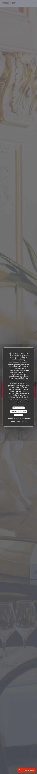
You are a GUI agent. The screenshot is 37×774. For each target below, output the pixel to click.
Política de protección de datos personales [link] (19, 418)
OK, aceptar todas (18, 408)
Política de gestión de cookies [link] (19, 421)
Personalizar (18, 415)
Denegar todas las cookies (18, 411)
